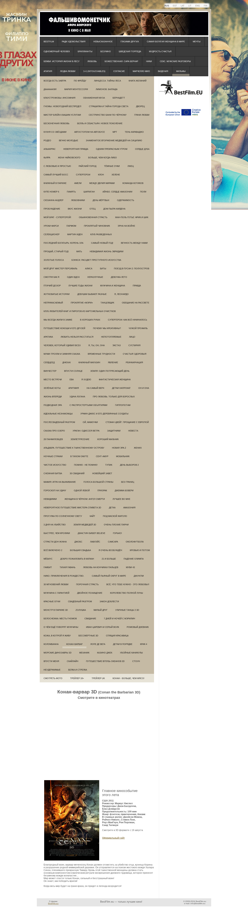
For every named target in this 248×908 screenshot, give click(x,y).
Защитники (114, 431)
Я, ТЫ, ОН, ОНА (96, 345)
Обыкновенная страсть (93, 217)
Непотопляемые (111, 337)
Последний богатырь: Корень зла (63, 243)
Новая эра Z (119, 448)
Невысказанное (103, 41)
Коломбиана (51, 644)
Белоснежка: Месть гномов (60, 618)
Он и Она (143, 388)
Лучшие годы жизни (80, 285)
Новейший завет (102, 473)
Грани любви (141, 115)
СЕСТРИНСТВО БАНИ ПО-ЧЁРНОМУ (108, 115)
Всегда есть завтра (55, 81)
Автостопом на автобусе (89, 132)
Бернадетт (119, 98)
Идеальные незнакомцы (58, 413)
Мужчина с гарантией (56, 593)
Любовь (92, 61)
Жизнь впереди (53, 396)
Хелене (116, 174)
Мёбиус (48, 559)
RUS (166, 5)
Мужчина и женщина (112, 285)
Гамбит (48, 567)
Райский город (87, 166)
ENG (197, 5)
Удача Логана (77, 396)
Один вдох (73, 277)
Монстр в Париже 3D (56, 610)
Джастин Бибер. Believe (91, 533)
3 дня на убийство (55, 524)
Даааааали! (50, 89)
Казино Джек (104, 653)
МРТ (115, 132)
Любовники (78, 200)
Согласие (119, 71)
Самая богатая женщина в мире (166, 41)
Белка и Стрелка (77, 670)
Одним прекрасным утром (111, 149)
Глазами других (130, 41)
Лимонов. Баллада (106, 89)
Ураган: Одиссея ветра (86, 431)
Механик (84, 653)
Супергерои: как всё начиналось (127, 320)
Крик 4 (143, 644)
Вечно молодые (68, 140)
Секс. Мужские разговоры (175, 61)
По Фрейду (80, 81)
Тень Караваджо (134, 132)
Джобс (78, 542)
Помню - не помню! (85, 465)
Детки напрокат (121, 388)
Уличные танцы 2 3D (127, 610)
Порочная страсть (87, 584)
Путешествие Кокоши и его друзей (64, 328)
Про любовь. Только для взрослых (114, 396)
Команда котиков (132, 183)
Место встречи (53, 379)
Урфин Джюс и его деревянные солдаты (104, 413)
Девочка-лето (119, 277)
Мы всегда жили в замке (58, 320)
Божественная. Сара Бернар (121, 61)
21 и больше (109, 559)
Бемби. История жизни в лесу (61, 61)
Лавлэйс (95, 542)
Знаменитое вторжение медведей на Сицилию (114, 140)
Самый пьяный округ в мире (109, 576)
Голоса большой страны (98, 482)
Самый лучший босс (56, 174)
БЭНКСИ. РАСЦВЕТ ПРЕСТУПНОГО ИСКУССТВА (96, 260)
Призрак (102, 490)
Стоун (136, 661)
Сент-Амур (102, 456)
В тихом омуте (79, 456)
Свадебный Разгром (80, 601)
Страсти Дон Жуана (55, 542)
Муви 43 (130, 567)
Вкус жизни (75, 209)
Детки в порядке (122, 644)
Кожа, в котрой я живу (57, 635)
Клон (101, 174)
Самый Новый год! (102, 243)
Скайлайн (72, 661)
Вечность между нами (134, 243)
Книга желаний (137, 81)
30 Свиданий (77, 473)
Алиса (88, 268)
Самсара (113, 542)
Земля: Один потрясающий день (109, 371)
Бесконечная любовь (56, 123)
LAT (182, 5)
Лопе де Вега (97, 644)
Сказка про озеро (54, 431)
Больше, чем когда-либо (102, 157)
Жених (138, 448)
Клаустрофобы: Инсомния (59, 98)
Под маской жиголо (115, 516)
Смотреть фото (53, 678)
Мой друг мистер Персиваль (60, 268)
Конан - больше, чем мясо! (128, 678)
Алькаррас (50, 149)
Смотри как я (51, 277)
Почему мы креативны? (107, 328)
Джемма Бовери (124, 490)
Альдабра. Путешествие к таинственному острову (74, 448)
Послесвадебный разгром (59, 422)
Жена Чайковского (69, 157)
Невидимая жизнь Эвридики (106, 251)
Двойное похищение (89, 593)
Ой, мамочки (90, 422)
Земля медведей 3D (84, 524)
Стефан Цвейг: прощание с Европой (127, 422)
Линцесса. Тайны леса (107, 81)
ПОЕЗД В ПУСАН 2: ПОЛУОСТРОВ (131, 268)
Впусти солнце (73, 371)
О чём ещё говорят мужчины (61, 627)
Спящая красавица (117, 635)
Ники (149, 61)
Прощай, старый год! (56, 251)
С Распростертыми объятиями (88, 405)
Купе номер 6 (51, 192)
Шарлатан (89, 192)
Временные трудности (101, 354)
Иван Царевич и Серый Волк (102, 627)
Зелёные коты (52, 388)
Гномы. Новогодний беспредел (62, 106)
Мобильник (122, 456)
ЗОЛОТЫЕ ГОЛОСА (54, 260)
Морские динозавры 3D (57, 653)
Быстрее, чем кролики (57, 533)
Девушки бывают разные (92, 294)
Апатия (48, 71)
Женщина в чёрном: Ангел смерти (85, 499)
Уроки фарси (51, 226)
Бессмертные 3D (88, 635)
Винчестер (50, 371)
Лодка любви (67, 71)
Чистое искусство (55, 465)
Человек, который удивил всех (62, 345)
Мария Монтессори (76, 89)
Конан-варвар (74, 644)
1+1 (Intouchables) (94, 71)
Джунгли (139, 576)
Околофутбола (135, 542)
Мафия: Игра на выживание (60, 482)
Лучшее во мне (121, 499)
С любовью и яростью (57, 166)
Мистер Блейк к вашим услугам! (62, 115)
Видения (163, 71)
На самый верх (95, 388)
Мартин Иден (75, 234)
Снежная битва (53, 473)
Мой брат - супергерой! (57, 217)
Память (71, 192)
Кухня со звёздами (55, 132)
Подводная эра (53, 405)
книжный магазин (89, 362)
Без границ (127, 482)
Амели (78, 183)
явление (113, 362)
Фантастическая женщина (115, 379)
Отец (93, 209)
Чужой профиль (138, 328)
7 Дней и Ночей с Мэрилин (119, 618)
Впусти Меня (51, 661)
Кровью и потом (140, 550)
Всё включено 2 (53, 550)
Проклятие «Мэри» (82, 303)
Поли (143, 192)
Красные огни (52, 601)
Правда (137, 285)
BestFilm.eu (53, 903)
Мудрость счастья (160, 51)
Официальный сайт (113, 838)
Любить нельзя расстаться (77, 337)
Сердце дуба (142, 149)
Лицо (132, 337)
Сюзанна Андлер (53, 200)
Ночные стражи (53, 456)
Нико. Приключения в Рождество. (64, 576)
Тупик (108, 465)
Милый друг (101, 610)
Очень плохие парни (116, 524)
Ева (72, 379)
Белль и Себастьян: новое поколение (99, 123)
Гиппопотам (122, 405)
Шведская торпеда (130, 51)
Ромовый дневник (138, 627)
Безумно (105, 51)
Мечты (197, 41)
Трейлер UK (98, 678)
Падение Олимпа (134, 559)
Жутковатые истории (57, 294)
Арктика (48, 337)
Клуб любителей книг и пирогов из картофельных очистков (80, 311)
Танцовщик (107, 303)
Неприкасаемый (53, 303)
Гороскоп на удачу (55, 490)
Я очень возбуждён (110, 550)
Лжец (130, 166)
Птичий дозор (52, 285)
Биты (103, 268)
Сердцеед (49, 362)
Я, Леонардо (121, 294)
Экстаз (116, 345)
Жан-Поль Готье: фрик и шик (131, 217)
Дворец (140, 106)
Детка (112, 507)
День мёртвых (101, 200)
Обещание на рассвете (135, 303)
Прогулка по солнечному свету (63, 516)
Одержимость (125, 200)
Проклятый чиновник (97, 226)
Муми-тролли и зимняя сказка (62, 354)
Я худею (86, 379)
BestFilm (49, 41)
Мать (79, 251)
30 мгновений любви (56, 584)
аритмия (73, 388)
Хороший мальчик (108, 439)
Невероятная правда (75, 149)
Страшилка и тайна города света (108, 106)
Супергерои (83, 174)
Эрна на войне (126, 226)
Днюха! (66, 362)
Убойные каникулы (131, 653)
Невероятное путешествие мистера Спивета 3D (72, 507)
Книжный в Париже (55, 183)
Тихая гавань (67, 567)
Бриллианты (85, 51)
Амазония (129, 507)
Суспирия (134, 345)
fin (205, 5)
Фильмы (181, 71)
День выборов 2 (129, 465)
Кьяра (47, 157)
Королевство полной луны (126, 593)
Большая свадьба (80, 550)
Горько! (117, 533)
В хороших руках (90, 320)
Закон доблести (109, 601)
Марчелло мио (141, 71)
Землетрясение (80, 439)
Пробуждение (52, 209)
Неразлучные (95, 277)
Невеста (133, 431)
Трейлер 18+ (77, 678)
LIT (189, 5)
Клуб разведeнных (101, 234)
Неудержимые (52, 670)
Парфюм (71, 226)
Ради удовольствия (73, 41)
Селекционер (51, 234)
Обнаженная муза (94, 98)
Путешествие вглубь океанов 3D (105, 661)
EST (175, 5)
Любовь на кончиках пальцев (100, 567)
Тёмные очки (112, 166)
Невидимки (50, 499)
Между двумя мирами (102, 183)
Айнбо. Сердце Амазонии (117, 192)
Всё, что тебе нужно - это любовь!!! (127, 584)
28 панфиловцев (53, 439)
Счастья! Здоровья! (134, 354)
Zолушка (81, 610)
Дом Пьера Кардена (114, 209)
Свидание (90, 618)
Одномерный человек (57, 51)
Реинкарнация (134, 362)
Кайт (92, 516)
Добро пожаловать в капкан (77, 559)
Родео (47, 140)
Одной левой (82, 490)
